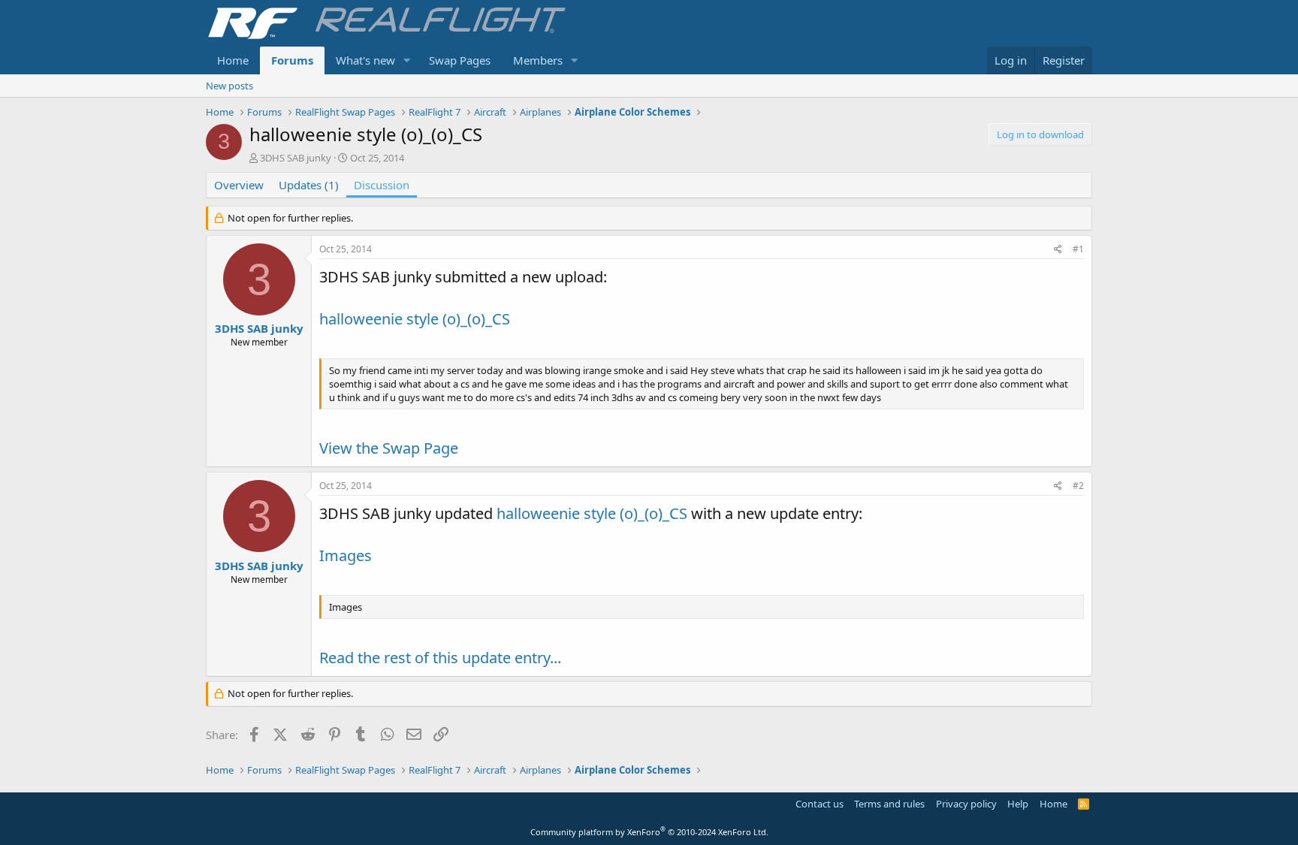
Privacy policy (966, 803)
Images (345, 555)
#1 (1078, 249)
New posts (229, 85)
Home (233, 60)
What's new (365, 60)
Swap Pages (460, 60)
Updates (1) (309, 184)
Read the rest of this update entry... (440, 657)
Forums (292, 60)
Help (1017, 803)
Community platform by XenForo (649, 831)
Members (538, 60)
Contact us (819, 803)
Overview (239, 184)
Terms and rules (889, 803)
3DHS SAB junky (295, 157)
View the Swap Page (388, 448)
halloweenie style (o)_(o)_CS (414, 319)
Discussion (381, 184)
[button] (407, 60)
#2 (1078, 485)
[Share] (1058, 249)
